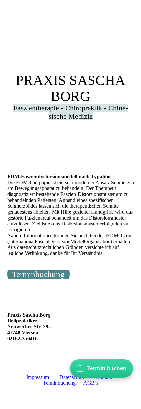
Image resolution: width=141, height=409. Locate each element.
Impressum (38, 377)
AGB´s (91, 383)
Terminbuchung (59, 383)
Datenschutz (72, 377)
